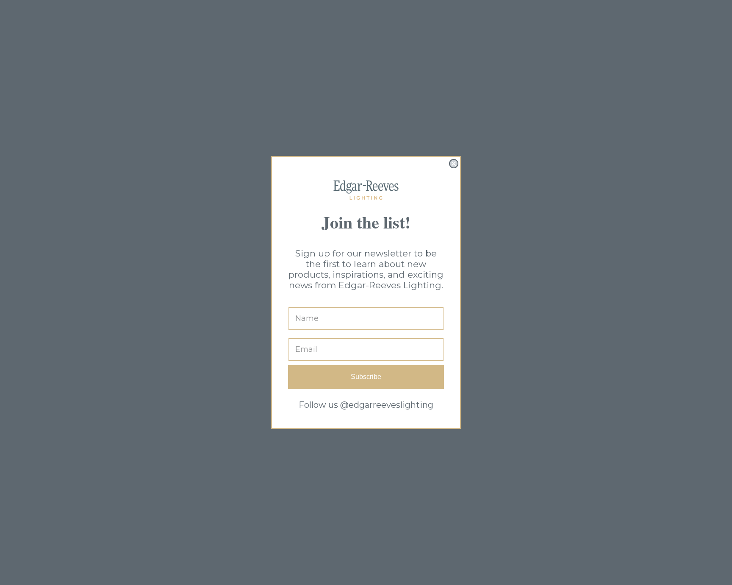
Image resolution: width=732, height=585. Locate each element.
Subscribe (366, 376)
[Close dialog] (453, 163)
